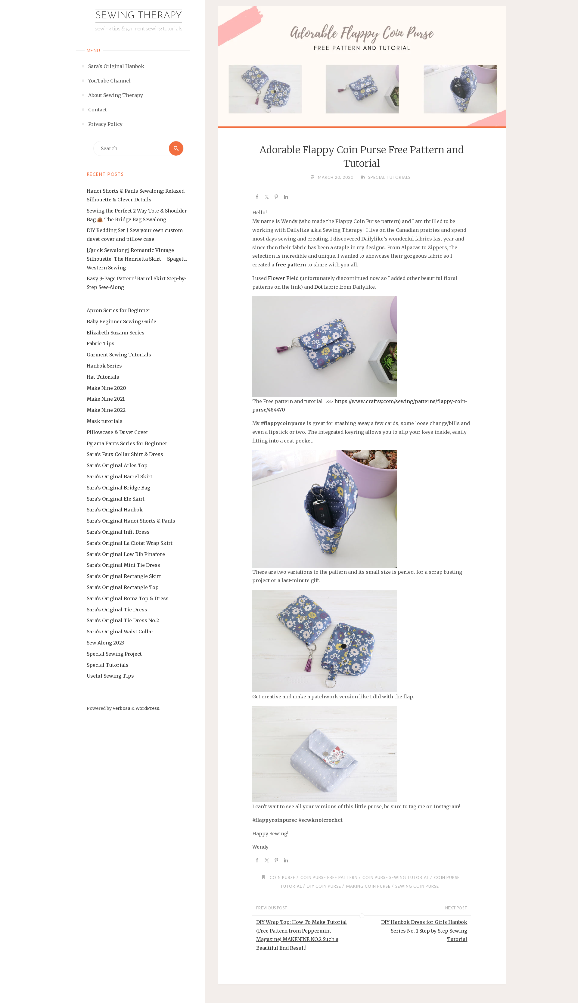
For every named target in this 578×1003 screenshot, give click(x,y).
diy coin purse (324, 886)
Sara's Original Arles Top (117, 465)
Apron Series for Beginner (119, 310)
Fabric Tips (100, 343)
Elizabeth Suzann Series (115, 333)
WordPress (147, 708)
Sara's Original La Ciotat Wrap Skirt (129, 543)
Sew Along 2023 (105, 643)
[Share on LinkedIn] (286, 197)
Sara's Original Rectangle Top (123, 587)
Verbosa (121, 708)
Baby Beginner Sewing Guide (121, 321)
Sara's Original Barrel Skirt (119, 477)
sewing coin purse (417, 886)
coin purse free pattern (329, 877)
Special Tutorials (108, 665)
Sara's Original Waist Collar (120, 632)
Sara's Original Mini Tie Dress (123, 565)
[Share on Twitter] (267, 197)
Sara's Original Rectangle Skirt (124, 576)
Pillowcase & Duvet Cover (117, 432)
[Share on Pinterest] (276, 197)
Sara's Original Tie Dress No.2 (123, 620)
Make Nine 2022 (106, 410)
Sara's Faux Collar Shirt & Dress (125, 454)
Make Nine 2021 (106, 399)
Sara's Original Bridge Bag (118, 488)
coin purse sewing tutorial (395, 877)
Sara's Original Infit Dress (118, 532)
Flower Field (283, 278)
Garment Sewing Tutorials (119, 355)
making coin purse (368, 886)
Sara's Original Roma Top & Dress (128, 598)
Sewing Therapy (138, 16)
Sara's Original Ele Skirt (115, 499)
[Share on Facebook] (257, 197)
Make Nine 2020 (106, 388)
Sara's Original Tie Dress (117, 610)
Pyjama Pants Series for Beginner (127, 443)
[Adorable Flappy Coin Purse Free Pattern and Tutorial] (362, 74)
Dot (318, 287)
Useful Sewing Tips (110, 676)
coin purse (282, 877)
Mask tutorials (105, 421)
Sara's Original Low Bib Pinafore (126, 554)
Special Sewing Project (114, 654)
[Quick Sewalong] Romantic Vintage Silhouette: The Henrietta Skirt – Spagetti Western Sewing (137, 259)
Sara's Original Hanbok (115, 510)
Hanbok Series (104, 366)
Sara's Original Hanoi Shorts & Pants (131, 521)
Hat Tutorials (103, 377)
